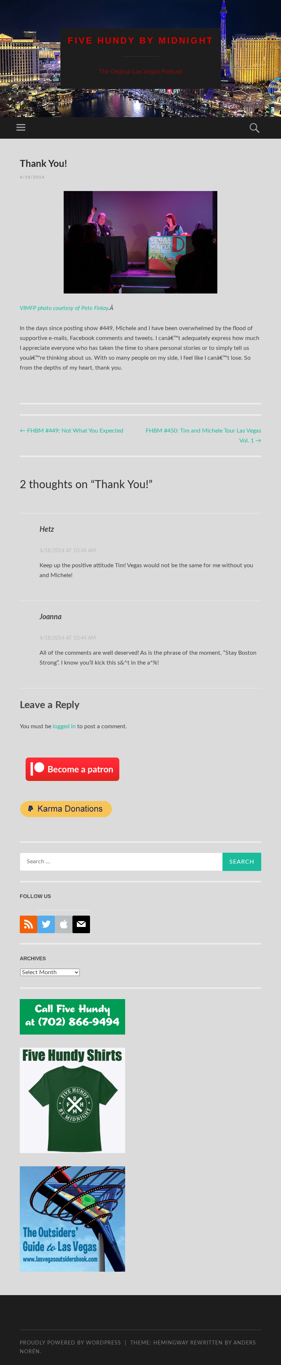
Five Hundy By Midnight (141, 40)
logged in (64, 726)
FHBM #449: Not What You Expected (71, 431)
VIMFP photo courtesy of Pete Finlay (64, 308)
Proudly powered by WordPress (70, 1343)
